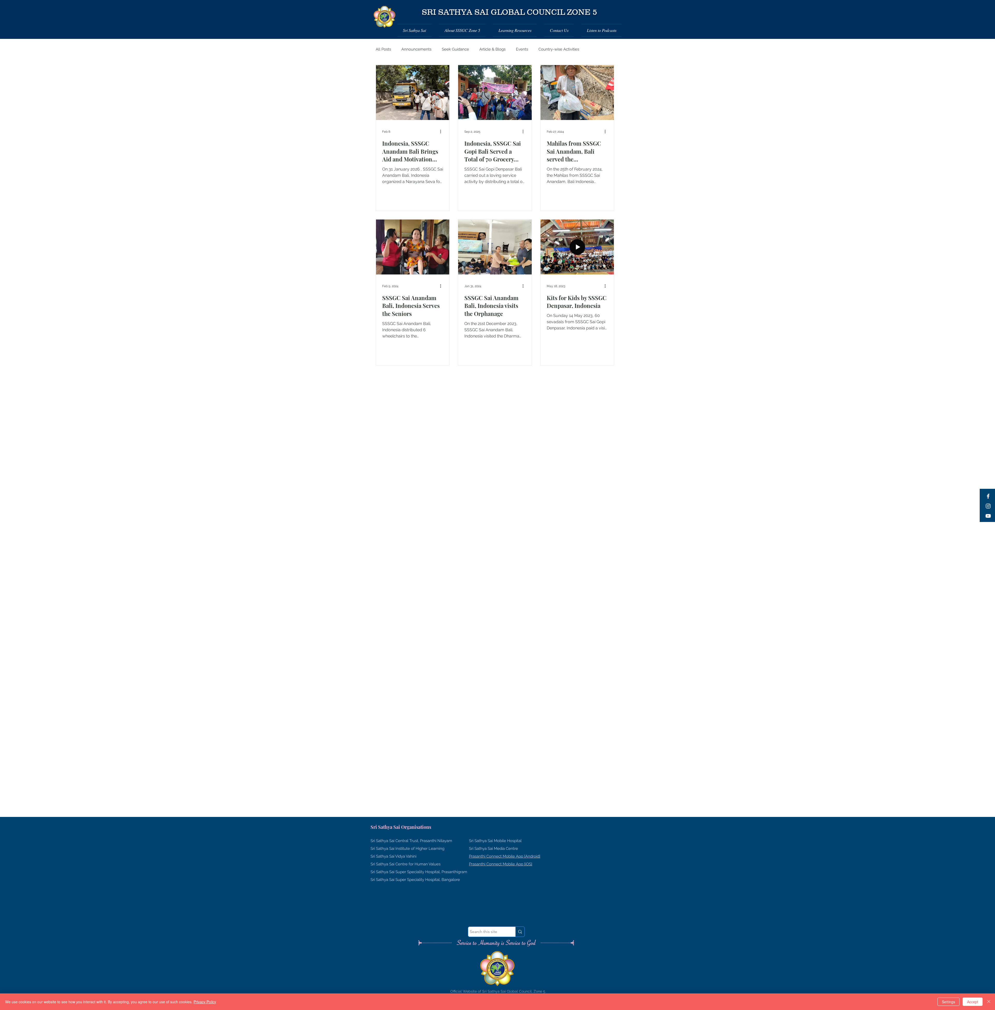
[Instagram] (988, 506)
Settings (948, 1001)
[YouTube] (988, 516)
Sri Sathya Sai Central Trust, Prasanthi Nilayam (411, 840)
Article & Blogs (492, 49)
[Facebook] (988, 496)
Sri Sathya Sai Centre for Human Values (405, 864)
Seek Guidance (455, 49)
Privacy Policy (205, 1001)
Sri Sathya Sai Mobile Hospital (495, 840)
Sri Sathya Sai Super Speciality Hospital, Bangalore (415, 879)
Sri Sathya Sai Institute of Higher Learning (407, 848)
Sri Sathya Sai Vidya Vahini (393, 856)
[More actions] (442, 132)
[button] (416, 30)
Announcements (416, 49)
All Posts (383, 49)
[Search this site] (519, 932)
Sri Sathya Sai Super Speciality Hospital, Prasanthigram (419, 872)
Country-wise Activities (558, 49)
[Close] (989, 1002)
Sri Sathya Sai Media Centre (493, 848)
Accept (972, 1001)
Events (522, 49)
